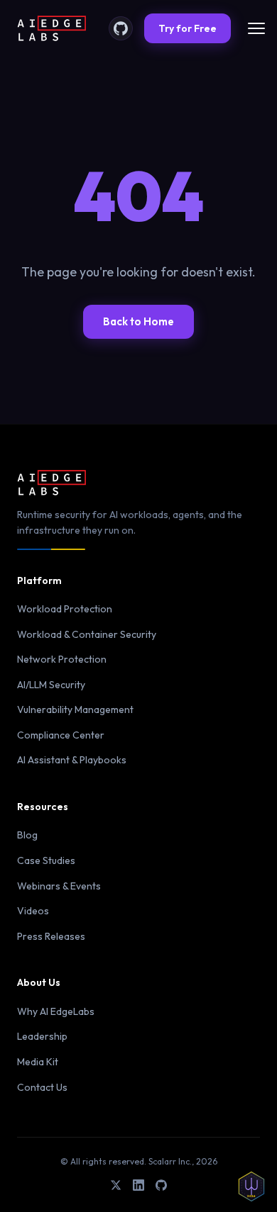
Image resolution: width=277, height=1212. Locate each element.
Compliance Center (60, 735)
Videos (33, 910)
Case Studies (46, 860)
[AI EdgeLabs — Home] (51, 28)
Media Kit (37, 1061)
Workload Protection (64, 608)
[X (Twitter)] (115, 1186)
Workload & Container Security (86, 634)
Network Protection (62, 659)
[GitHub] (121, 28)
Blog (27, 835)
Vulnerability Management (75, 709)
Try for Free (187, 28)
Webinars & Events (59, 886)
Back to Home (138, 321)
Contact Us (42, 1087)
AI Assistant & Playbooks (71, 759)
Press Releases (51, 936)
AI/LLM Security (51, 684)
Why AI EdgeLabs (55, 1011)
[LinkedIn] (138, 1186)
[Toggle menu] (256, 28)
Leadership (42, 1036)
